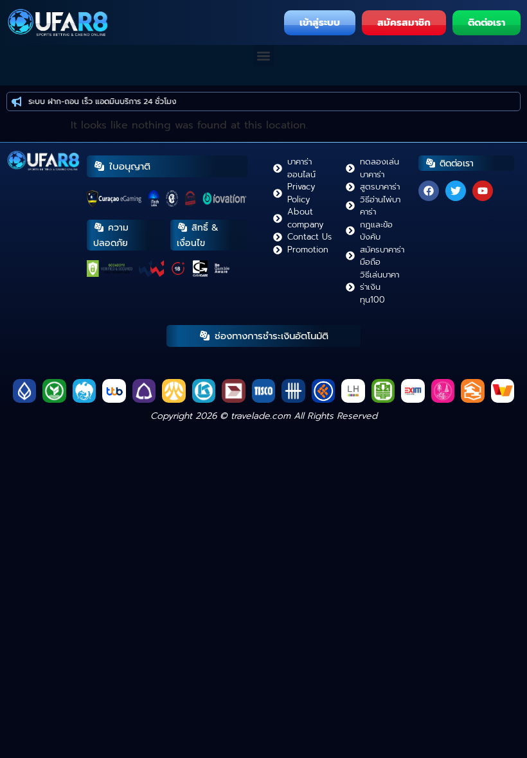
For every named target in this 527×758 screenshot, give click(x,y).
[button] (263, 55)
